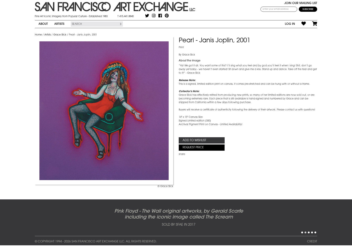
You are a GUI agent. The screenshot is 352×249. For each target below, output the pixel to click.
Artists (59, 24)
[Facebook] (160, 16)
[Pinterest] (167, 16)
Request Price (193, 147)
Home (38, 35)
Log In (290, 24)
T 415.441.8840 (126, 16)
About (43, 24)
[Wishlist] (300, 24)
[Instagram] (153, 16)
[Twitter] (147, 16)
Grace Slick (59, 35)
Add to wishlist (194, 140)
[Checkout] (311, 24)
